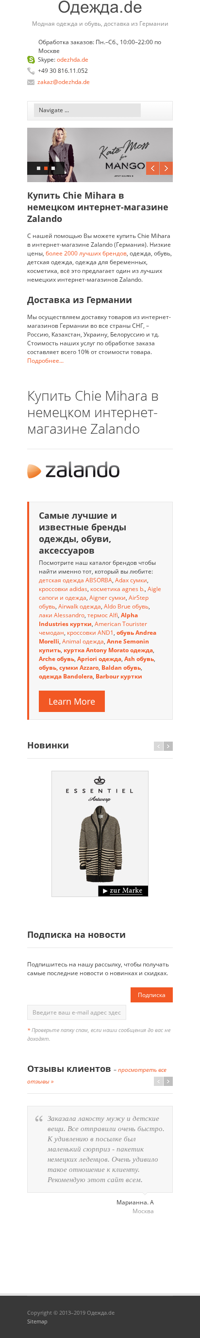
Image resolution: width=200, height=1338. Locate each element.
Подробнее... (45, 360)
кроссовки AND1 (90, 632)
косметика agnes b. (117, 589)
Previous (152, 168)
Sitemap (37, 1321)
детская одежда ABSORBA (75, 580)
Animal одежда (83, 641)
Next (166, 168)
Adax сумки (131, 580)
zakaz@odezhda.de (63, 82)
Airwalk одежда (79, 606)
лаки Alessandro (61, 615)
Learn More (72, 701)
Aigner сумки (107, 597)
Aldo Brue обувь (126, 606)
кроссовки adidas (63, 589)
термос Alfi (102, 615)
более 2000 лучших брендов (86, 253)
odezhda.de (72, 59)
